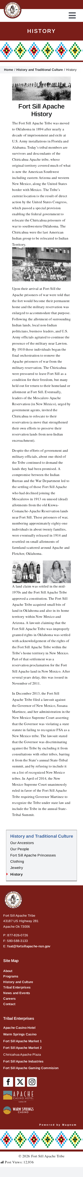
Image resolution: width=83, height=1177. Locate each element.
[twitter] (20, 1082)
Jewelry (16, 868)
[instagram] (32, 1082)
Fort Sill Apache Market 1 (22, 1041)
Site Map (11, 961)
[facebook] (8, 1082)
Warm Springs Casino (19, 1034)
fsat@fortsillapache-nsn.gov (28, 946)
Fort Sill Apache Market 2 (22, 1047)
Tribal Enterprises (17, 987)
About (7, 971)
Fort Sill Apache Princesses (33, 855)
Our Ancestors (22, 843)
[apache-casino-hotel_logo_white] (18, 1092)
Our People (19, 849)
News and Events (16, 993)
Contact (9, 1004)
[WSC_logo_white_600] (18, 1108)
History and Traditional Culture (41, 836)
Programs (10, 976)
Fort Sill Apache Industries (23, 1061)
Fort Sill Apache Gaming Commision (30, 1068)
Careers (9, 998)
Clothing (17, 861)
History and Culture (18, 982)
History (16, 874)
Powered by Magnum (58, 1124)
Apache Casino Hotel (19, 1027)
